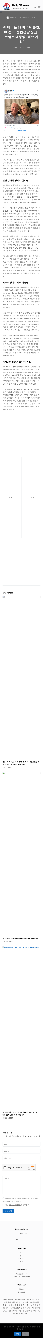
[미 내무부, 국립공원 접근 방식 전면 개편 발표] (21, 853)
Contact (21, 1292)
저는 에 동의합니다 (17, 1205)
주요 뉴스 (21, 1258)
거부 (25, 1334)
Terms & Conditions (21, 1277)
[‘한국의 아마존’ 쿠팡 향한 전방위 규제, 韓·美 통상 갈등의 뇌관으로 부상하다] (21, 677)
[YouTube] (23, 1240)
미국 (35, 17)
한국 (21, 1261)
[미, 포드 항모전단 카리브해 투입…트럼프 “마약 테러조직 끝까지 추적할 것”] (21, 1027)
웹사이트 (7, 1158)
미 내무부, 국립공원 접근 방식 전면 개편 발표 (20, 938)
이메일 (7, 1151)
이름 (6, 1144)
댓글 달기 (8, 1178)
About (21, 1289)
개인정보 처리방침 (15, 1205)
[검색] (35, 7)
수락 (17, 1334)
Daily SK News (20, 5)
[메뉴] (39, 7)
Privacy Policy (21, 1274)
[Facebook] (17, 1240)
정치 (21, 1255)
